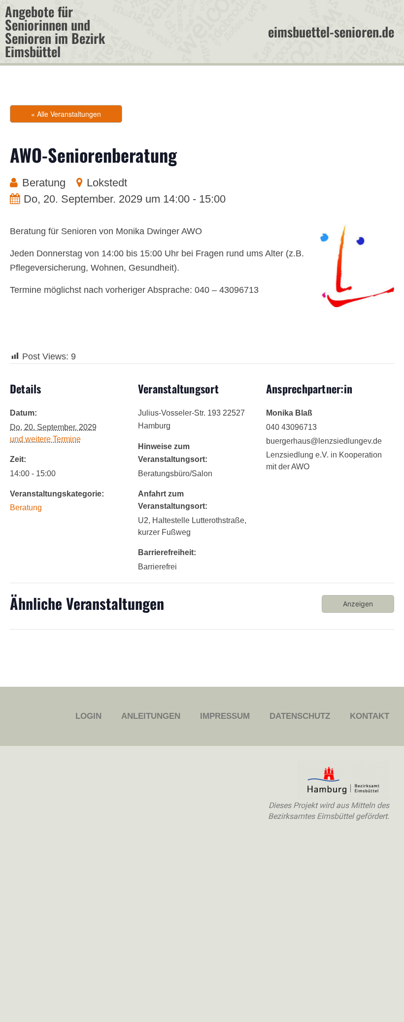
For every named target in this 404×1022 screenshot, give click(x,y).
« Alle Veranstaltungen (66, 114)
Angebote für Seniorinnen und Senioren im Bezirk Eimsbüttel (55, 31)
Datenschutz (299, 716)
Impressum (225, 716)
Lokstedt (107, 182)
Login (88, 716)
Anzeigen (358, 603)
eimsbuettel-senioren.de (331, 31)
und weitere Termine (45, 439)
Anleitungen (150, 716)
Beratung (44, 182)
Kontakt (369, 716)
